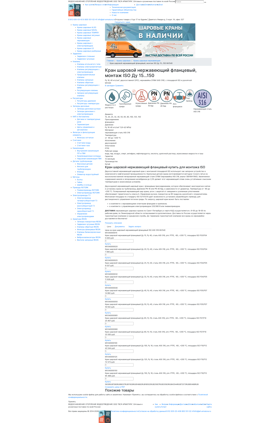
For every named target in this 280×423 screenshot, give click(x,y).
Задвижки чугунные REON (88, 224)
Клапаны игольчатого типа (88, 64)
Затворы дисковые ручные (89, 109)
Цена (109, 226)
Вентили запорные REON (87, 240)
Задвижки (77, 53)
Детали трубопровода (82, 161)
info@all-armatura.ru (106, 19)
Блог (161, 4)
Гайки (79, 182)
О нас (114, 15)
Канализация (78, 148)
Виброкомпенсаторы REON (89, 237)
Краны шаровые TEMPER (88, 32)
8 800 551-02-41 (90, 19)
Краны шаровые (80, 25)
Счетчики (77, 140)
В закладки (110, 85)
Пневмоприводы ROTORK (88, 190)
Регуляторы (78, 98)
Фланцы (80, 172)
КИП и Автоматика (81, 116)
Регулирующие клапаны (87, 90)
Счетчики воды (84, 143)
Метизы (76, 177)
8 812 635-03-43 (75, 19)
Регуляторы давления (86, 101)
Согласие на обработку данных (152, 411)
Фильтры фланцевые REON (88, 229)
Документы (120, 226)
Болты (80, 179)
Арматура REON (80, 219)
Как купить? (90, 4)
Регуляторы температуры (88, 103)
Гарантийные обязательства (124, 10)
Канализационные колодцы (89, 156)
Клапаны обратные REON (88, 227)
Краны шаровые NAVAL (87, 30)
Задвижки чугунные (85, 59)
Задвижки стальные (86, 56)
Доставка (140, 4)
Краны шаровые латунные (88, 35)
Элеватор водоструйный (88, 174)
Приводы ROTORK (80, 187)
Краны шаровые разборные (89, 51)
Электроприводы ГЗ (81, 195)
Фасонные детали (85, 164)
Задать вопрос (134, 226)
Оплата (148, 4)
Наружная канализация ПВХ (89, 158)
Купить (108, 244)
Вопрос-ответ (101, 4)
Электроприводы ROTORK (88, 193)
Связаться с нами (122, 22)
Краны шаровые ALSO (86, 27)
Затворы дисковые (81, 106)
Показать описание (113, 223)
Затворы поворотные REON (89, 221)
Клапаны (76, 61)
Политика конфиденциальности (125, 411)
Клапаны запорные (85, 80)
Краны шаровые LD (85, 48)
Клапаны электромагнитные (89, 67)
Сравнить (119, 85)
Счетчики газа (83, 145)
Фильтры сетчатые (85, 137)
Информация (113, 4)
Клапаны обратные (85, 82)
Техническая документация (124, 7)
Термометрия (83, 124)
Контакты (155, 4)
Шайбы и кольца (84, 185)
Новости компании (120, 12)
